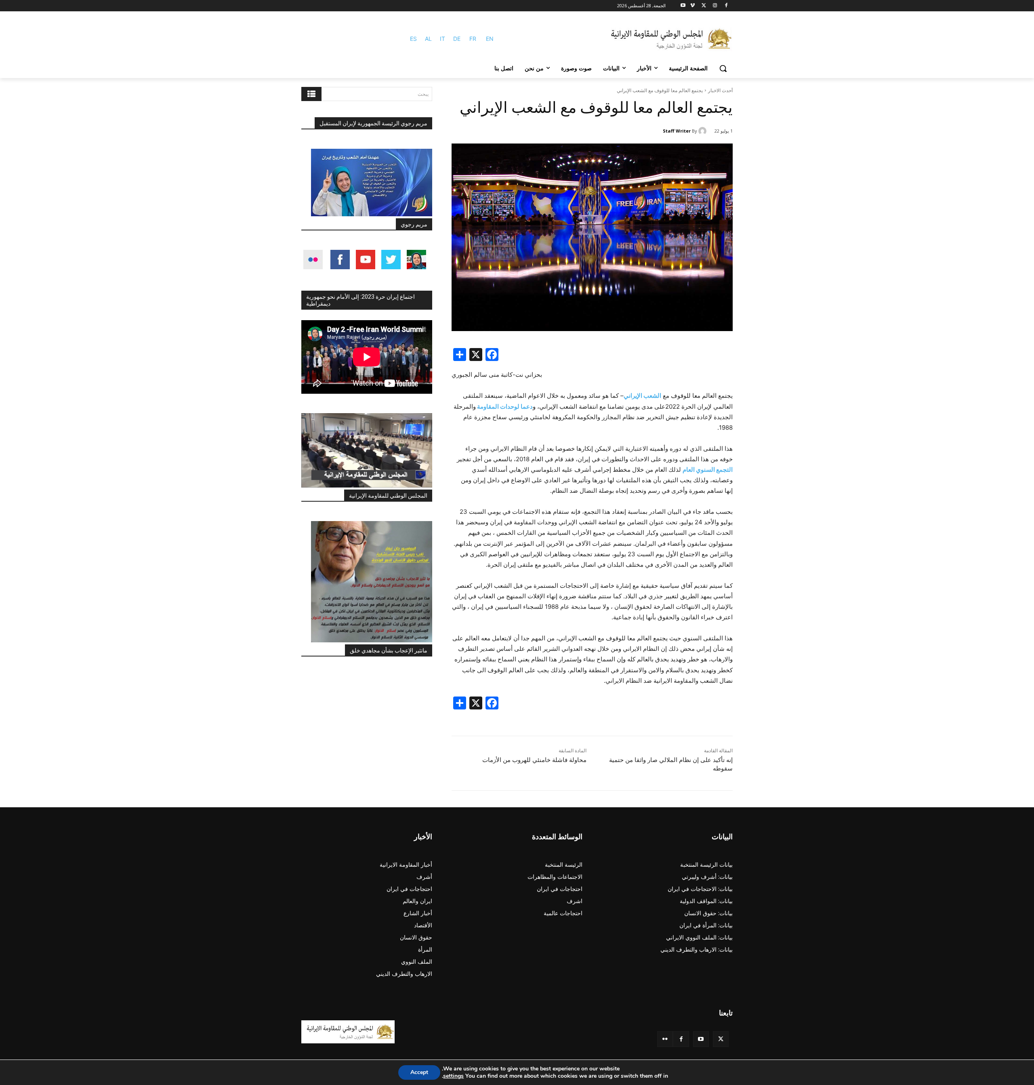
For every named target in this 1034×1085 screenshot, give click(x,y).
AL (428, 38)
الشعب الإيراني (642, 395)
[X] (703, 6)
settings (453, 1076)
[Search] (311, 94)
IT (442, 38)
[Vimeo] (692, 6)
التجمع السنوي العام (708, 469)
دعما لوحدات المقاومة (504, 406)
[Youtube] (683, 6)
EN (490, 38)
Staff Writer (677, 131)
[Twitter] (721, 1039)
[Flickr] (665, 1039)
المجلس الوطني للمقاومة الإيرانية (388, 495)
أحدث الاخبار (720, 90)
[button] (723, 68)
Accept (419, 1072)
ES (413, 38)
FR (472, 38)
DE (456, 38)
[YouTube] (701, 1039)
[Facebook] (726, 6)
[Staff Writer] (703, 131)
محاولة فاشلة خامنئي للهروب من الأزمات (534, 760)
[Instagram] (714, 6)
